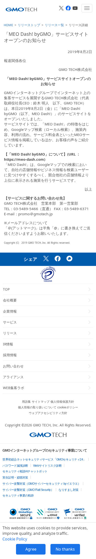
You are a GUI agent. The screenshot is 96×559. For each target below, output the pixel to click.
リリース (10, 333)
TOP (6, 289)
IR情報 (8, 344)
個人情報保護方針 (62, 401)
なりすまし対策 (69, 490)
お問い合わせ (13, 366)
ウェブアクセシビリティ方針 (48, 413)
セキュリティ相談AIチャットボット (25, 471)
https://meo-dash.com (24, 159)
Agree (30, 549)
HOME (8, 25)
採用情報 (10, 355)
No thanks (65, 549)
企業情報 (10, 311)
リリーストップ (29, 25)
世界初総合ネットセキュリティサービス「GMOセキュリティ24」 (44, 459)
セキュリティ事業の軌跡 (18, 495)
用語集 (26, 401)
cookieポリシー (67, 407)
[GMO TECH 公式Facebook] (68, 8)
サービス (10, 322)
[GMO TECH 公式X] (61, 8)
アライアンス (13, 377)
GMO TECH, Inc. (46, 425)
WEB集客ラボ (13, 387)
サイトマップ (40, 401)
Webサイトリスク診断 (47, 465)
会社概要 (10, 300)
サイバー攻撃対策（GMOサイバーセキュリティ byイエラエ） (41, 483)
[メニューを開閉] (86, 8)
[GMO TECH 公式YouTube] (75, 8)
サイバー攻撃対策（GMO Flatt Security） (27, 490)
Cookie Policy (14, 539)
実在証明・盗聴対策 (15, 477)
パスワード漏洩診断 (15, 465)
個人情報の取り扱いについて (37, 407)
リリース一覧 (54, 25)
